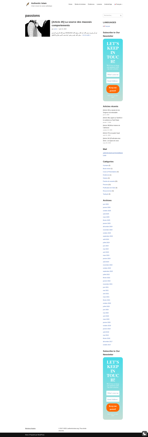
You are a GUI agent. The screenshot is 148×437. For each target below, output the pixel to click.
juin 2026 (106, 204)
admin (55, 29)
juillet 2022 (106, 274)
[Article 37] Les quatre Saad (111, 133)
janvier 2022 (106, 281)
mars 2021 (106, 297)
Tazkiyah (105, 194)
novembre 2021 (107, 284)
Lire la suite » (86, 35)
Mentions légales (30, 428)
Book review (106, 168)
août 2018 (106, 332)
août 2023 (106, 262)
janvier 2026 (106, 207)
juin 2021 (106, 287)
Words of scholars (80, 4)
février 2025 (106, 220)
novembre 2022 (107, 265)
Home (70, 4)
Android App (108, 4)
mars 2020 (106, 319)
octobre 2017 (107, 344)
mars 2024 (106, 255)
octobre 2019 (107, 325)
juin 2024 (106, 246)
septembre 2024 (108, 236)
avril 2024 (106, 252)
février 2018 (106, 338)
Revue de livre (107, 191)
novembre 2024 (107, 230)
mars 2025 (106, 217)
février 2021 (106, 300)
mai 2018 (106, 335)
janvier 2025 (106, 223)
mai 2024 (106, 249)
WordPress (41, 435)
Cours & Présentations (110, 172)
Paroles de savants (109, 181)
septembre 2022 (108, 271)
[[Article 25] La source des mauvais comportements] (37, 28)
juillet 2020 (106, 306)
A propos (105, 165)
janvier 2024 (106, 258)
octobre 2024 (107, 233)
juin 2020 (106, 309)
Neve (26, 435)
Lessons (99, 4)
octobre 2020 (107, 303)
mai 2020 (106, 313)
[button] (144, 433)
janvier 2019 (106, 328)
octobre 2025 (107, 210)
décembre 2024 (107, 226)
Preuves (105, 184)
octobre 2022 (107, 268)
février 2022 (106, 277)
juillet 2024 (106, 242)
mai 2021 (106, 290)
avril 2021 (106, 293)
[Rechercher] (121, 15)
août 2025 (106, 214)
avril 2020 (106, 316)
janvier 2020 (106, 322)
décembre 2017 (107, 341)
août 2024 (106, 239)
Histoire (105, 178)
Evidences (91, 4)
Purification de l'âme (109, 187)
